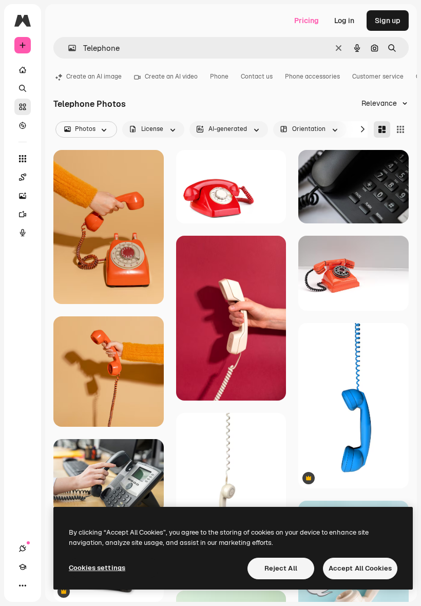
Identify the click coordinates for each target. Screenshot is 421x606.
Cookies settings (97, 567)
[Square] (400, 129)
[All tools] (22, 158)
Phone (219, 76)
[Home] (22, 70)
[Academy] (22, 567)
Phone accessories (312, 76)
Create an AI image (94, 76)
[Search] (22, 88)
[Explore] (22, 125)
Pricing (306, 20)
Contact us (257, 76)
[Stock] (22, 107)
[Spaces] (22, 177)
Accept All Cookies (360, 568)
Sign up (387, 20)
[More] (22, 585)
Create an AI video (171, 76)
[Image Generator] (22, 195)
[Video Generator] (22, 214)
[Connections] (22, 548)
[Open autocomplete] (68, 48)
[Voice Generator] (22, 232)
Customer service (378, 76)
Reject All (280, 568)
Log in (344, 20)
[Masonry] (382, 129)
